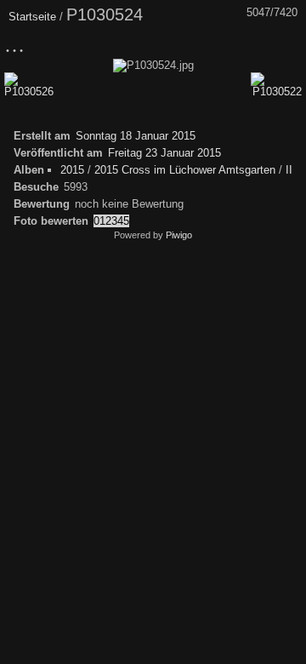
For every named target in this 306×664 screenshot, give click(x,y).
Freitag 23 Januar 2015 (164, 152)
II (289, 169)
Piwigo (179, 235)
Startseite (32, 16)
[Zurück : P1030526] (252, 45)
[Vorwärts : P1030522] (288, 45)
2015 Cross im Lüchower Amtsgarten (184, 169)
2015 (72, 169)
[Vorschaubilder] (217, 45)
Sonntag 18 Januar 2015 (136, 135)
